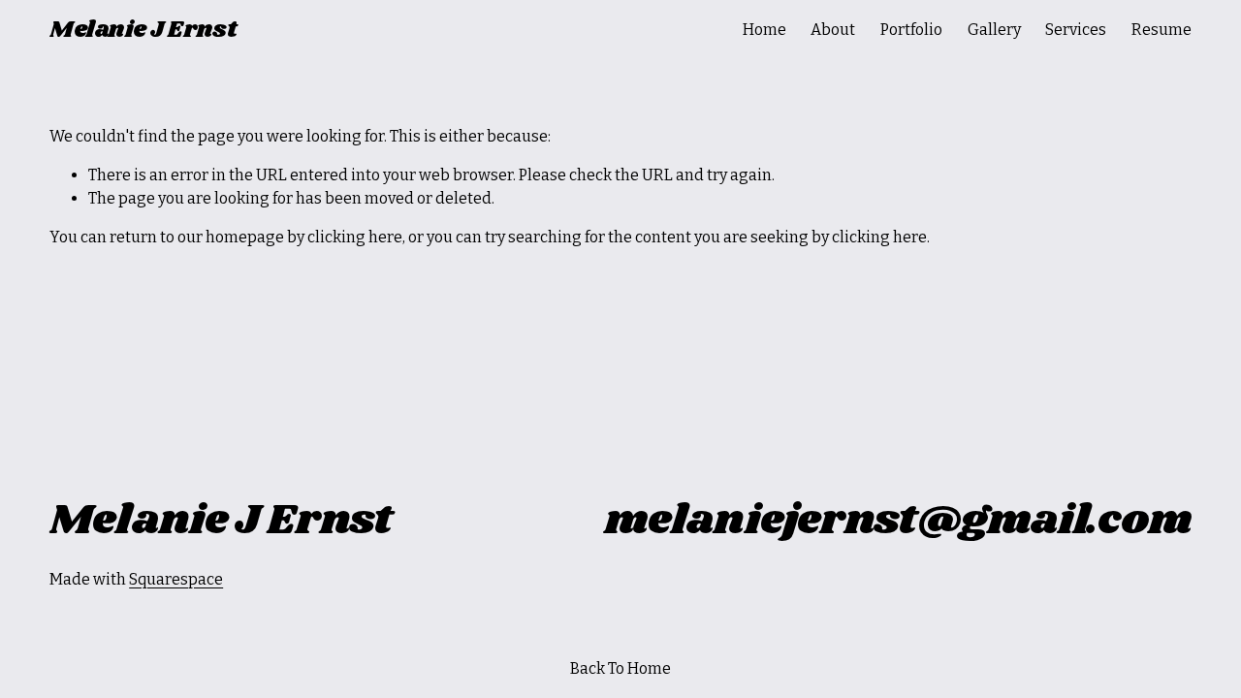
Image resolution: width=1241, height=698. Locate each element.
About (833, 29)
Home (764, 29)
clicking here (354, 237)
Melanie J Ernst (143, 30)
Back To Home (620, 668)
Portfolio (911, 29)
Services (1075, 29)
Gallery (994, 29)
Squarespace (176, 579)
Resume (1161, 29)
